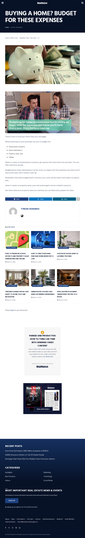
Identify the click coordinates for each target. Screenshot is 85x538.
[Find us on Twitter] (9, 527)
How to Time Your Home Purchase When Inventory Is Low (42, 256)
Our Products (21, 519)
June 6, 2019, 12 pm (11, 38)
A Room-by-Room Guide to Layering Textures (67, 254)
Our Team (30, 519)
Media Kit (60, 519)
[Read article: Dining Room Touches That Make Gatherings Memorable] (43, 277)
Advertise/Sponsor (48, 519)
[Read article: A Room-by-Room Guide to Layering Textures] (69, 239)
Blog (13, 519)
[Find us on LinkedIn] (19, 527)
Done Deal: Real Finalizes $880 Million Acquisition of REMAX (26, 451)
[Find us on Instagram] (12, 527)
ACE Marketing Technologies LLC (28, 522)
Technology (48, 476)
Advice (7, 480)
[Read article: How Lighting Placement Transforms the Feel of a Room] (69, 277)
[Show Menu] (3, 3)
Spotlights (8, 472)
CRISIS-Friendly (17, 27)
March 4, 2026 (10, 262)
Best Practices (10, 476)
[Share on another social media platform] (78, 199)
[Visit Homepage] (42, 3)
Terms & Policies (10, 522)
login (12, 310)
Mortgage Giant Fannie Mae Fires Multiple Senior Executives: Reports (30, 459)
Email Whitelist (69, 519)
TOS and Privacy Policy (30, 507)
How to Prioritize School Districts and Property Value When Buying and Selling (17, 256)
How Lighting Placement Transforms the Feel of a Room (67, 294)
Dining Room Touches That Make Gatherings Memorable (42, 293)
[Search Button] (82, 3)
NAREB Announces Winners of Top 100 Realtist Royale (24, 455)
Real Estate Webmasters (42, 534)
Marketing (47, 472)
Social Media (48, 480)
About (7, 519)
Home (7, 27)
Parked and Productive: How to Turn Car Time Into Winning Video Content (42, 341)
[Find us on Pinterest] (16, 527)
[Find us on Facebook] (5, 527)
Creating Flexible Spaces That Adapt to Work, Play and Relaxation (17, 294)
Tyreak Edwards (30, 209)
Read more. (49, 356)
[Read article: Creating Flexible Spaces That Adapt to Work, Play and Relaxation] (17, 277)
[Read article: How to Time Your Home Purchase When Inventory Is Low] (43, 239)
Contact (37, 519)
